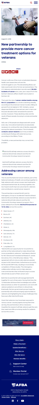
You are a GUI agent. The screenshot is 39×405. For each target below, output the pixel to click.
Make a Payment (19, 344)
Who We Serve (19, 355)
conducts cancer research (10, 131)
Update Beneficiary (19, 347)
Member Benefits (19, 358)
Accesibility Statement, (27, 395)
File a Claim (19, 340)
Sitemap (13, 397)
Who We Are (19, 351)
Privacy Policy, (6, 397)
